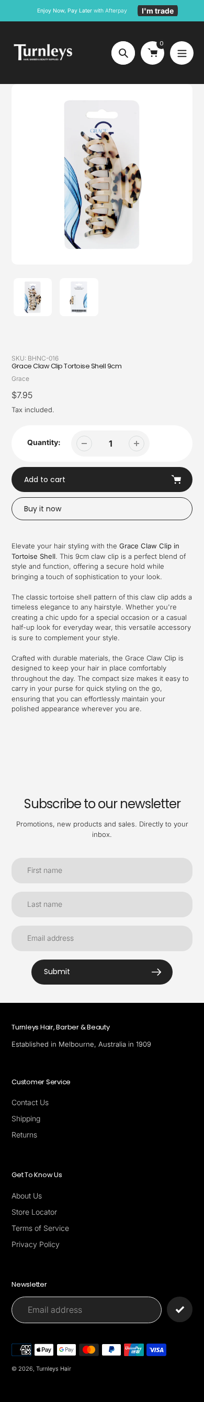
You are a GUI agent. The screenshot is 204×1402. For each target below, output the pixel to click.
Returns (24, 1134)
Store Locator (34, 1211)
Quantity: (44, 442)
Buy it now (42, 509)
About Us (27, 1195)
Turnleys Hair (53, 1368)
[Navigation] (182, 53)
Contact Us (30, 1102)
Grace (20, 378)
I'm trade (158, 10)
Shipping (26, 1118)
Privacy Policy (36, 1244)
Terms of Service (40, 1228)
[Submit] (179, 1309)
